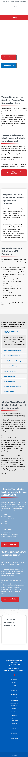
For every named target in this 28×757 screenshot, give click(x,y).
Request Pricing (9, 65)
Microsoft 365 (7, 532)
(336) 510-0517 (16, 668)
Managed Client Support (14, 6)
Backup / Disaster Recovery (10, 519)
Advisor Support (14, 4)
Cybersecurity (14, 705)
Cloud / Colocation (8, 529)
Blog (14, 688)
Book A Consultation (10, 544)
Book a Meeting (8, 57)
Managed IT (6, 514)
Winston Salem (14, 720)
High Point (14, 718)
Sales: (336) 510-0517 (7, 1)
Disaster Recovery (14, 703)
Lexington (14, 731)
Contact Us (14, 690)
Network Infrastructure (9, 536)
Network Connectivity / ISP (10, 534)
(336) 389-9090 (19, 670)
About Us (14, 683)
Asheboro (14, 726)
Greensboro (14, 715)
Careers (14, 685)
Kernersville (14, 723)
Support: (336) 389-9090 (20, 1)
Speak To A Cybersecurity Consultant (14, 172)
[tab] (14, 332)
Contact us (4, 303)
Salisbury (14, 728)
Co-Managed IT (7, 516)
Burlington (14, 733)
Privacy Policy (14, 755)
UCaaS (5, 521)
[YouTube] (14, 675)
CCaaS (5, 523)
